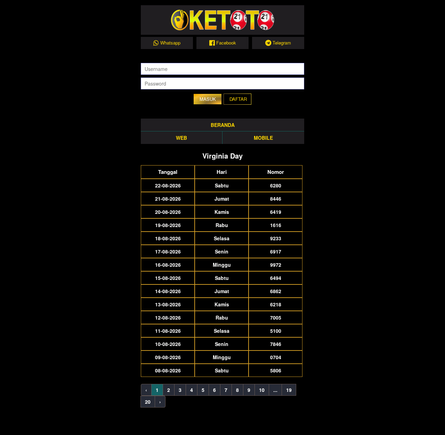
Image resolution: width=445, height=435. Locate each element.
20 (148, 401)
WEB (181, 137)
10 (262, 389)
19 (289, 389)
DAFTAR (238, 99)
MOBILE (263, 137)
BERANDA (223, 124)
